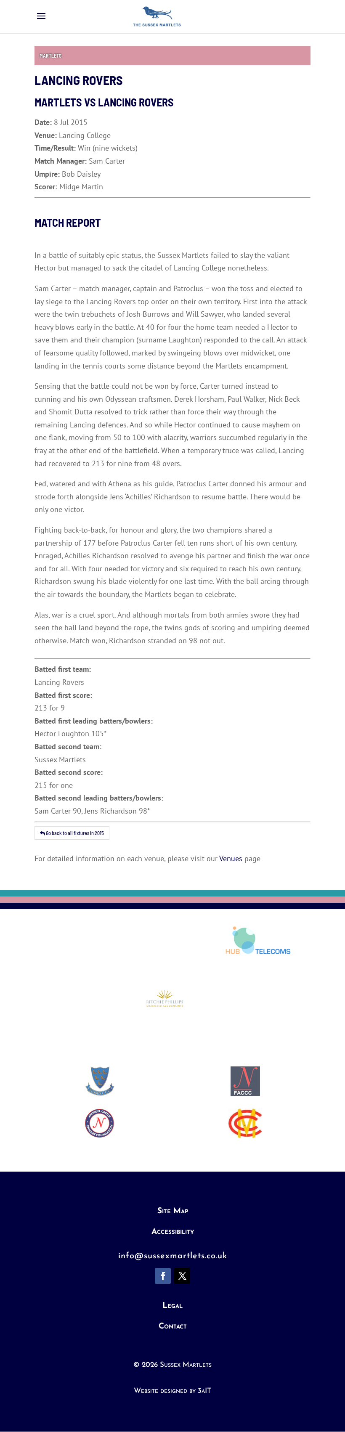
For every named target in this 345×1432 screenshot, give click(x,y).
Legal (172, 1306)
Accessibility (172, 1232)
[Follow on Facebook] (163, 1276)
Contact (173, 1327)
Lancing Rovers (136, 102)
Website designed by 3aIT (172, 1391)
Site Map (172, 1211)
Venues (230, 858)
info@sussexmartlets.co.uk (172, 1256)
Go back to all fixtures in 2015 (74, 833)
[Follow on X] (182, 1276)
